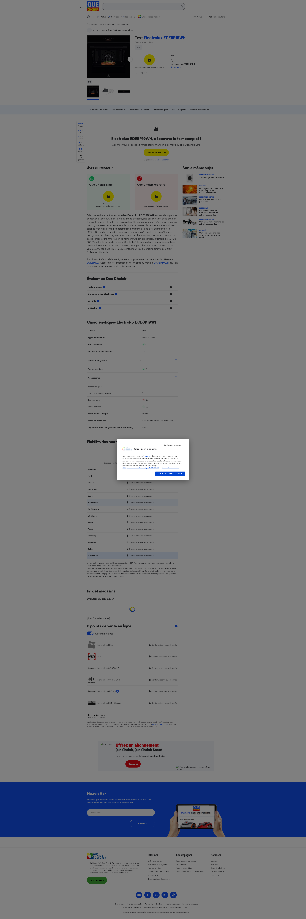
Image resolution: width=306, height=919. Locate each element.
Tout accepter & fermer (170, 474)
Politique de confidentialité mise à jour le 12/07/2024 (141, 468)
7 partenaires (147, 456)
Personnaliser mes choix (170, 468)
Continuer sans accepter (172, 445)
